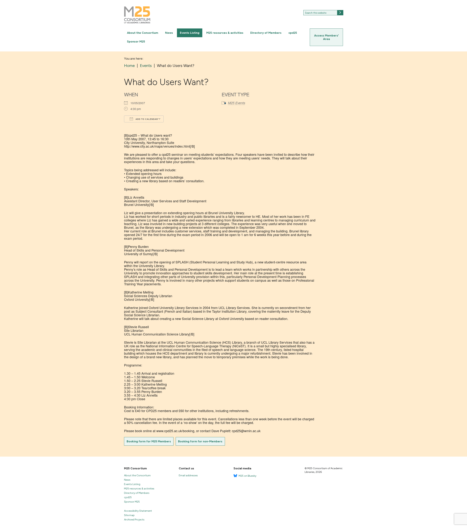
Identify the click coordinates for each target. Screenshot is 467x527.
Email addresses (188, 475)
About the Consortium (142, 32)
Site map (129, 515)
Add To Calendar (146, 119)
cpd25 (292, 32)
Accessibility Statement (138, 510)
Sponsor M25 (136, 41)
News (169, 32)
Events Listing (189, 32)
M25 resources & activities (224, 32)
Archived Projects (134, 519)
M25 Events (236, 103)
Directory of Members (265, 32)
